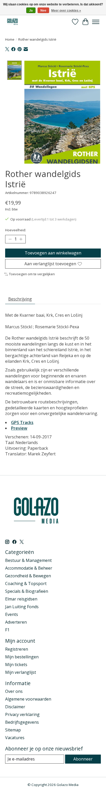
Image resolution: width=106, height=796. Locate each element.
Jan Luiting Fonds (22, 606)
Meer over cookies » (66, 10)
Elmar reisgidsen (21, 599)
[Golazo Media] (12, 21)
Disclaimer (15, 707)
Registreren (16, 649)
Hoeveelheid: (15, 230)
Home (9, 39)
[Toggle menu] (96, 22)
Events (11, 614)
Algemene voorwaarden (28, 699)
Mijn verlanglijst (20, 672)
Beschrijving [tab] (20, 299)
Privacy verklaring (22, 714)
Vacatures (14, 737)
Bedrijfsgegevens (22, 722)
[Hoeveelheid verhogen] (20, 239)
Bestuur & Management (28, 560)
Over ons (14, 691)
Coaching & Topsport (26, 583)
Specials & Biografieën (26, 591)
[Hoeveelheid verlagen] (10, 239)
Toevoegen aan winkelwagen (53, 253)
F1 (7, 630)
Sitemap (13, 730)
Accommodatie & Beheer (28, 568)
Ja (31, 10)
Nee (43, 10)
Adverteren (16, 622)
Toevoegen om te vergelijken (32, 274)
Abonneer (83, 759)
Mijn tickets (16, 664)
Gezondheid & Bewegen (28, 576)
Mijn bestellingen (22, 657)
